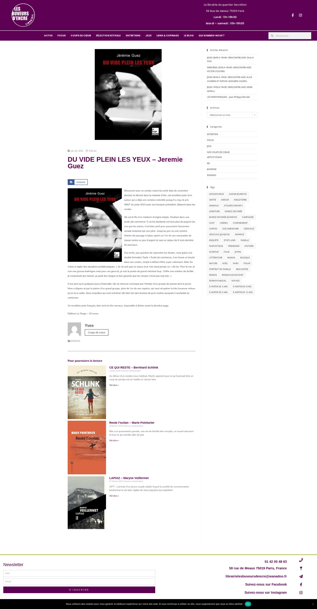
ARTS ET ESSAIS (214, 157)
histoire (249, 246)
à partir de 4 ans (242, 286)
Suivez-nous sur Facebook (266, 584)
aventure (214, 211)
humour (213, 251)
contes (213, 228)
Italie (226, 251)
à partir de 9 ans (218, 292)
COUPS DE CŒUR (81, 35)
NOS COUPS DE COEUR (218, 152)
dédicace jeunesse (219, 234)
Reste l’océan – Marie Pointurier (131, 422)
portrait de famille (220, 269)
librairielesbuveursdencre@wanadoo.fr (256, 576)
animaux (214, 205)
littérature (215, 257)
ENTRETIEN (212, 134)
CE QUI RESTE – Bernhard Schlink (133, 367)
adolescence (216, 194)
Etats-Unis (230, 240)
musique (245, 257)
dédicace (249, 228)
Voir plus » (114, 385)
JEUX (148, 35)
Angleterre (240, 199)
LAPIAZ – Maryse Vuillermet (129, 478)
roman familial (217, 280)
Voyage (235, 280)
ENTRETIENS (133, 35)
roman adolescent (232, 275)
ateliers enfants (233, 205)
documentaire (230, 228)
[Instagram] (300, 15)
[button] (78, 182)
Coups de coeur (96, 332)
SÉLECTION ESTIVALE (108, 35)
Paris (236, 263)
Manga (231, 257)
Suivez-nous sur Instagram (266, 592)
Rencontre (242, 269)
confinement (240, 222)
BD (208, 163)
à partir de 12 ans (243, 292)
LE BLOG (189, 35)
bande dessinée (233, 211)
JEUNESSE (211, 169)
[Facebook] (292, 15)
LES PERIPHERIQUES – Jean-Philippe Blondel (228, 96)
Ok (248, 604)
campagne (248, 217)
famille (245, 240)
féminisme (233, 246)
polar (247, 263)
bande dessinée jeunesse (223, 217)
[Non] (313, 604)
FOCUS (61, 35)
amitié (212, 199)
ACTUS (48, 35)
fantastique (216, 246)
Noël (225, 263)
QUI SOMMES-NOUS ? (211, 35)
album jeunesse (238, 194)
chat (212, 222)
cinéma (224, 222)
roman (213, 275)
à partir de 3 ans (218, 286)
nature (213, 263)
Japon (238, 251)
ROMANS (75, 341)
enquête (214, 240)
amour (225, 199)
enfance (239, 234)
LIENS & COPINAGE (168, 35)
